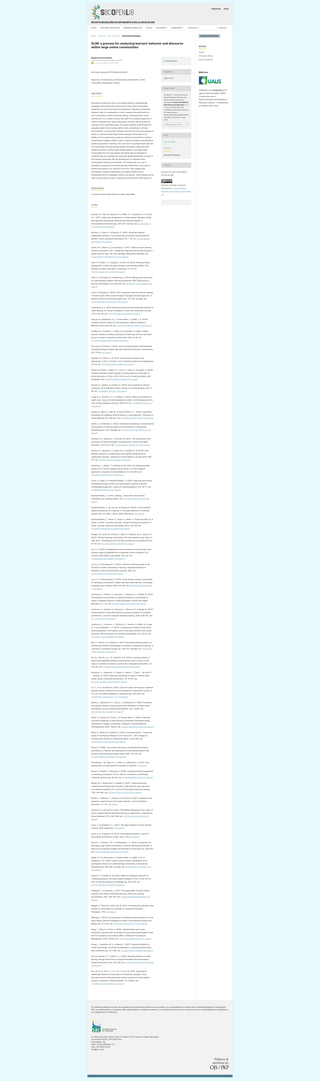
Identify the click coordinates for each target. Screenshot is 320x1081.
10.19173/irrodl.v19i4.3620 (102, 574)
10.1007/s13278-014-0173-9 (125, 924)
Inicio (93, 36)
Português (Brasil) (206, 56)
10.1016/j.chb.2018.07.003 (109, 460)
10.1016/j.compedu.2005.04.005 (104, 341)
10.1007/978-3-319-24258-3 (103, 742)
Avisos (149, 28)
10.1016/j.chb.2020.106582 (102, 984)
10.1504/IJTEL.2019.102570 (119, 792)
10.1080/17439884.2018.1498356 (105, 529)
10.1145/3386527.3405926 (112, 544)
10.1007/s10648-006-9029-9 (103, 757)
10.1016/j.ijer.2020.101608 (102, 712)
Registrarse (216, 9)
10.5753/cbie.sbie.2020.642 (106, 852)
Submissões (177, 28)
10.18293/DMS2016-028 (132, 777)
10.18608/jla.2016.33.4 (100, 490)
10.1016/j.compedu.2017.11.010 (104, 682)
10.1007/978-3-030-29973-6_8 (138, 867)
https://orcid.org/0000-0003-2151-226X (106, 63)
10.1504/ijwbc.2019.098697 (102, 559)
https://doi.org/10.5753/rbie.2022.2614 (111, 72)
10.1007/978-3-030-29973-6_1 (134, 430)
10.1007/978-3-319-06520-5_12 (104, 257)
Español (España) (206, 59)
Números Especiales (133, 28)
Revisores (161, 28)
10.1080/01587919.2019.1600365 (139, 962)
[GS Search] (110, 227)
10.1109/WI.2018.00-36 (142, 403)
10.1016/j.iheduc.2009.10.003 (127, 445)
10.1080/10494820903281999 (133, 897)
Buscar (222, 28)
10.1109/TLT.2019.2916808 (102, 637)
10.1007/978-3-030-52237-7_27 (104, 697)
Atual (94, 28)
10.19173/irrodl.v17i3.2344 (119, 314)
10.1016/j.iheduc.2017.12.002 (103, 272)
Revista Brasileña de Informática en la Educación (123, 22)
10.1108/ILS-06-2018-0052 (134, 499)
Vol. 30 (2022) (114, 36)
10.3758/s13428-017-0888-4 (129, 325)
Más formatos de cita (174, 125)
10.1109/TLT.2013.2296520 (137, 284)
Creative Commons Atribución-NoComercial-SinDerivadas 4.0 (176, 191)
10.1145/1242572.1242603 (132, 951)
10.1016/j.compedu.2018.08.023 (116, 667)
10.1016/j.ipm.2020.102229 (130, 939)
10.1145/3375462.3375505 (102, 885)
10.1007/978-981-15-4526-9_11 (104, 302)
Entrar (226, 9)
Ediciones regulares (110, 28)
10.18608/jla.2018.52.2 (107, 391)
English (201, 52)
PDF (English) (171, 61)
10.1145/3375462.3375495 (116, 379)
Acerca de (193, 28)
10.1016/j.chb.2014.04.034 (134, 816)
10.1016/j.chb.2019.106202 (132, 727)
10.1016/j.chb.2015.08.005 (132, 418)
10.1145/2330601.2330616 (113, 364)
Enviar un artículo (209, 36)
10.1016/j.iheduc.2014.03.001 (124, 604)
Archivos (102, 36)
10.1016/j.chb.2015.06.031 (102, 475)
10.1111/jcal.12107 (98, 619)
